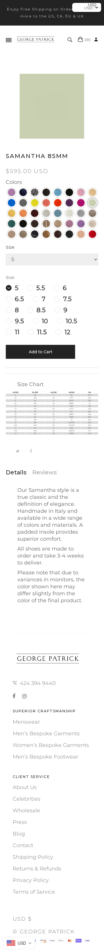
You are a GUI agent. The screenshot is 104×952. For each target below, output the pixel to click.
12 (66, 332)
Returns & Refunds (37, 868)
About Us (25, 787)
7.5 (66, 299)
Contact (23, 845)
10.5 (70, 321)
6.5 (18, 299)
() (88, 39)
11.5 (41, 332)
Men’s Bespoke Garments (46, 733)
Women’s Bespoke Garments (51, 745)
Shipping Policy (33, 857)
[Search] (71, 39)
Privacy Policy (31, 880)
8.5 (40, 310)
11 (16, 332)
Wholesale (26, 810)
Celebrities (26, 799)
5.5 (39, 288)
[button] (11, 192)
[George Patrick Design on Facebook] (15, 696)
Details (16, 472)
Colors (14, 182)
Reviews (44, 472)
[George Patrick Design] (36, 40)
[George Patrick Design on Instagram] (24, 696)
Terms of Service (34, 892)
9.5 (18, 321)
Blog (19, 834)
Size (10, 247)
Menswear (26, 722)
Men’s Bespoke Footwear (45, 757)
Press (20, 822)
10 (44, 321)
